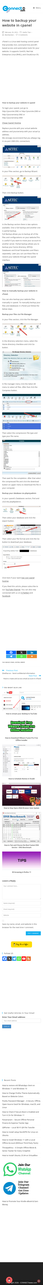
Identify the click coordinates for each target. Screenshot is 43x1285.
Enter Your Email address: (13, 1017)
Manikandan (9, 35)
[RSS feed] (28, 958)
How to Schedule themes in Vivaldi (21, 779)
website (22, 662)
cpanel (12, 662)
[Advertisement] (21, 79)
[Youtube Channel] (24, 958)
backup (8, 662)
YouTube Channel (13, 589)
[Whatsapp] (21, 656)
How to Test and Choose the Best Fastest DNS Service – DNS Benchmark (21, 846)
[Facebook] (11, 652)
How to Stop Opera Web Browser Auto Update (21, 808)
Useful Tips (27, 32)
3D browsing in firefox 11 (21, 872)
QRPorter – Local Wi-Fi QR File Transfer (18, 1127)
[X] (21, 652)
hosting (17, 662)
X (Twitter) (25, 593)
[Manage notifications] (38, 1281)
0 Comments (23, 35)
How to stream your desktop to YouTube (21, 714)
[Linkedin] (32, 652)
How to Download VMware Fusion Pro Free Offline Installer (21, 739)
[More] (32, 656)
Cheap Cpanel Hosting (11, 123)
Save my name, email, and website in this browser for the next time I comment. (19, 925)
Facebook (6, 596)
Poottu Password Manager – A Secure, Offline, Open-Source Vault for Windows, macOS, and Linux (21, 1104)
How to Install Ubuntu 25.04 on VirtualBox (20, 1155)
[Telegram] (11, 656)
